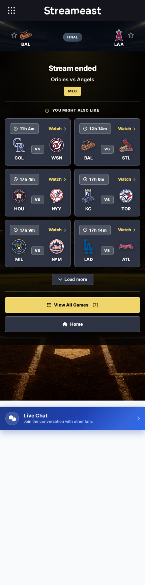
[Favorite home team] (14, 35)
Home (76, 324)
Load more (75, 279)
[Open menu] (11, 10)
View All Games (76, 305)
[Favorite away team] (130, 35)
